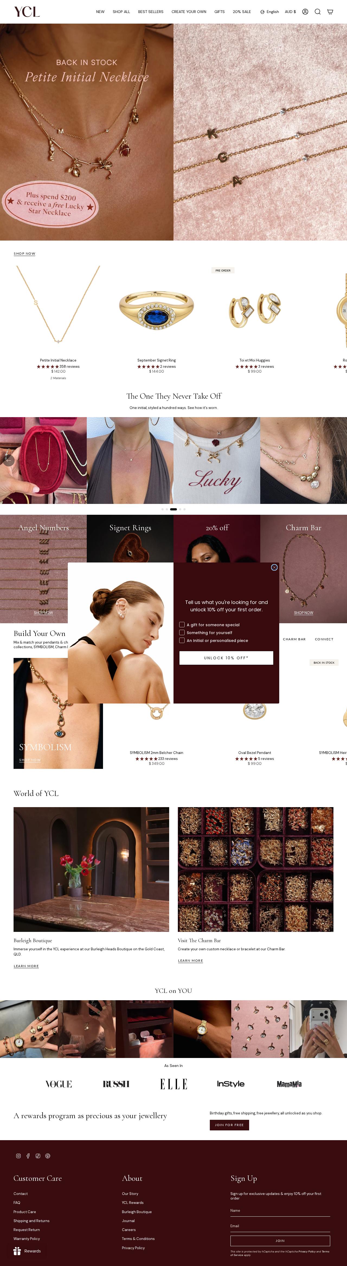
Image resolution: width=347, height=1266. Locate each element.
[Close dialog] (274, 567)
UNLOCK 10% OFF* (226, 658)
